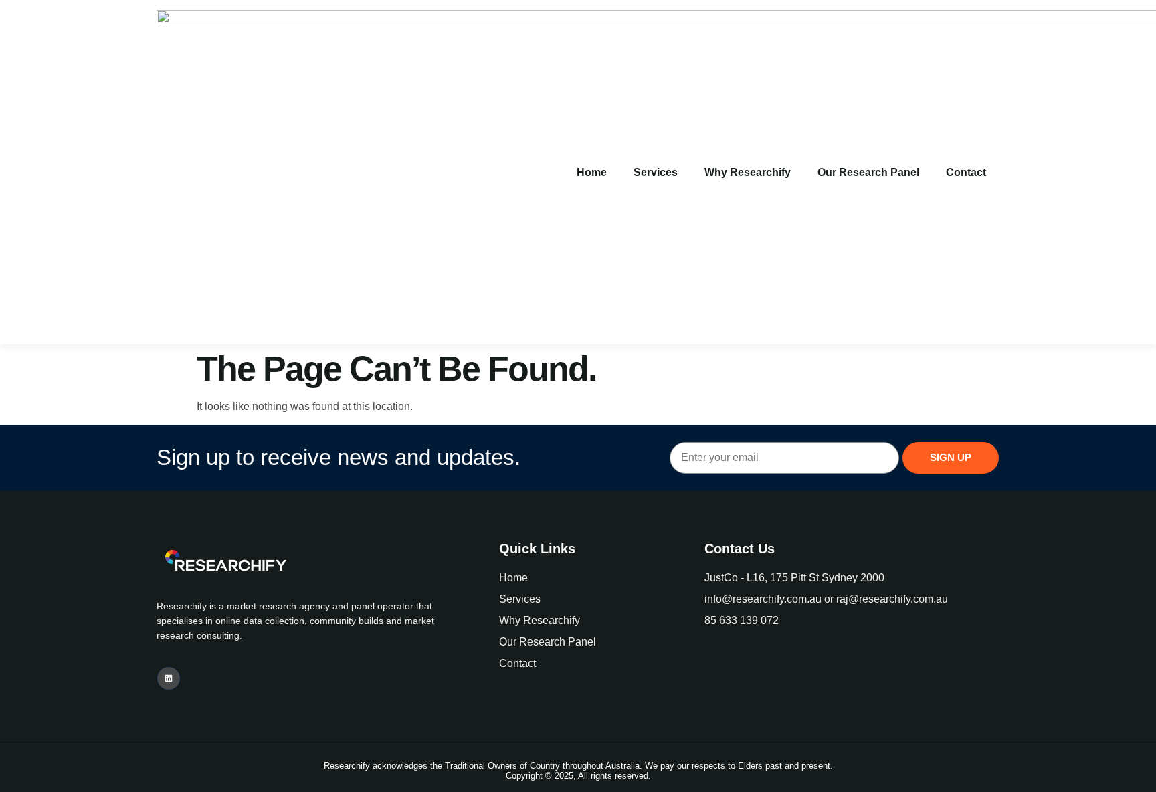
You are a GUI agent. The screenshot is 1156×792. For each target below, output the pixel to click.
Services (656, 172)
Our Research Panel (868, 172)
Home (592, 172)
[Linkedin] (169, 678)
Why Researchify (747, 172)
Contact (966, 172)
